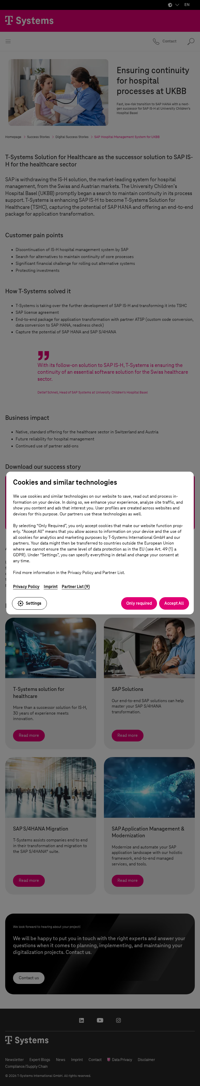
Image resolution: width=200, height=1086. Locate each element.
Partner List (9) (76, 586)
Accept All (174, 603)
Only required (139, 603)
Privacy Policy (26, 586)
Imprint (51, 586)
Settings (33, 603)
